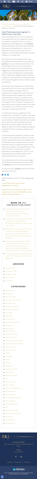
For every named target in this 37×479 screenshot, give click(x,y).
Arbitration (9, 294)
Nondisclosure (10, 391)
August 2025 (9, 277)
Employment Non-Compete (14, 343)
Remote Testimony (11, 404)
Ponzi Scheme (10, 394)
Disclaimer (18, 462)
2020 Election (10, 290)
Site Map (9, 462)
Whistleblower (10, 423)
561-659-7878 (18, 452)
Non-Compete (10, 385)
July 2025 (8, 281)
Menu (30, 1)
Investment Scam (11, 369)
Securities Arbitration (12, 413)
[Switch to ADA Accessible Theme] (2, 477)
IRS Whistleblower (11, 375)
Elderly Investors (11, 337)
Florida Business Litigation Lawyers (12, 24)
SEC (6, 407)
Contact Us (27, 462)
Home (5, 1)
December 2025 (10, 271)
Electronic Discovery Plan (14, 340)
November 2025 (10, 274)
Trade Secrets (10, 420)
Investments (9, 372)
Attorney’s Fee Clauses (13, 300)
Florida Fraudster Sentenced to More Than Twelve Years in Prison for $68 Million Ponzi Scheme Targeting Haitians (17, 192)
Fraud (7, 359)
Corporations (9, 319)
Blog (25, 24)
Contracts (8, 313)
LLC (6, 379)
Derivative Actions (11, 334)
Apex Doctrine (10, 331)
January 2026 (10, 268)
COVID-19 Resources (12, 322)
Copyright (8, 316)
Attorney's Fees (10, 297)
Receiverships (10, 401)
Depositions (9, 328)
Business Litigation (12, 306)
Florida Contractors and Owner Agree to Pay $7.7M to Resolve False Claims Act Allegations (18, 256)
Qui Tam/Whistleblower (13, 398)
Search (22, 1)
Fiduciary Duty (10, 347)
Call (9, 1)
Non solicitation (10, 382)
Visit (18, 1)
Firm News (9, 356)
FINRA (7, 353)
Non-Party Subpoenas (12, 388)
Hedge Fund (9, 366)
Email (13, 1)
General (8, 363)
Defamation (9, 325)
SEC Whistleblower (11, 410)
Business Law (10, 303)
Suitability (8, 417)
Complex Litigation (11, 309)
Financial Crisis (10, 350)
